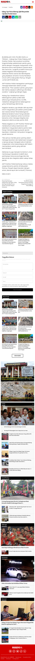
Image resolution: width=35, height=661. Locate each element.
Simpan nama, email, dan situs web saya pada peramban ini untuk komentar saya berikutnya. (15, 285)
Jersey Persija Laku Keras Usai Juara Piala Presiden (20, 551)
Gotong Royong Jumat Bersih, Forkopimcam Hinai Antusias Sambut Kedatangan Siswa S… (15, 502)
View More (17, 355)
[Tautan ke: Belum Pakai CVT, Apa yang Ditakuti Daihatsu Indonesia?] (5, 588)
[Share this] (3, 17)
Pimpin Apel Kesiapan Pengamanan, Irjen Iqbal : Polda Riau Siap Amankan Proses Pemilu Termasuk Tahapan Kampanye (9, 183)
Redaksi (2, 658)
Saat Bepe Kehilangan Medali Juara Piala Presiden (15, 547)
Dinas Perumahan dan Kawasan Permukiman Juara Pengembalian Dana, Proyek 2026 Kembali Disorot (25, 329)
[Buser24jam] (8, 1)
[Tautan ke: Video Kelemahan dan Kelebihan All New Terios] (17, 570)
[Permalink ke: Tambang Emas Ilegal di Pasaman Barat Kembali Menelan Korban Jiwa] (25, 198)
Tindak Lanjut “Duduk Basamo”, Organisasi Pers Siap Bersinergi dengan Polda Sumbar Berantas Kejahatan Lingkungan (9, 329)
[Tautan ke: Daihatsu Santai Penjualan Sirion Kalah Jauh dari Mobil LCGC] (5, 593)
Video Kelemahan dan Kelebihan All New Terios (14, 583)
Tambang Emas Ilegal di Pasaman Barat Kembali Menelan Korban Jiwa (25, 206)
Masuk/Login (18, 657)
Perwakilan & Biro (27, 657)
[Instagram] (24, 7)
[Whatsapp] (16, 17)
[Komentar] (19, 17)
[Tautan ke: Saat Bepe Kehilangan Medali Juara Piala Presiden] (17, 536)
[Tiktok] (29, 7)
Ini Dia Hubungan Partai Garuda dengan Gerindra (15, 426)
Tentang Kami (16, 658)
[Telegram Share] (13, 17)
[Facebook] (21, 7)
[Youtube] (27, 7)
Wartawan (8, 658)
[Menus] (33, 1)
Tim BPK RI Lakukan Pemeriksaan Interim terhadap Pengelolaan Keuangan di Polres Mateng (26, 182)
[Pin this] (10, 17)
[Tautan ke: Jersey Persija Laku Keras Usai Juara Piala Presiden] (5, 552)
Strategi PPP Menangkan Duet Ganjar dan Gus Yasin (16, 430)
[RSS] (32, 7)
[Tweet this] (6, 17)
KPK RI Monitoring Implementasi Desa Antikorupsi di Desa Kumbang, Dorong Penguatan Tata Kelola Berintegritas (9, 346)
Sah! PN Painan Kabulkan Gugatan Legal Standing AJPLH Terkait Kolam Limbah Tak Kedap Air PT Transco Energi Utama (9, 311)
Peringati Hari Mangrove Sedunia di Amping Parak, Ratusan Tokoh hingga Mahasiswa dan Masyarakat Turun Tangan (24, 242)
